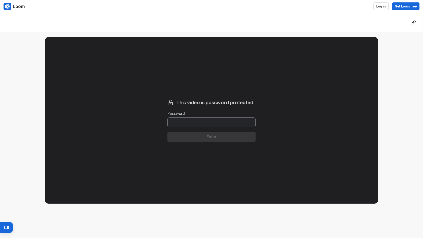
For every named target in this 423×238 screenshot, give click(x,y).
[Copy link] (413, 22)
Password (176, 113)
